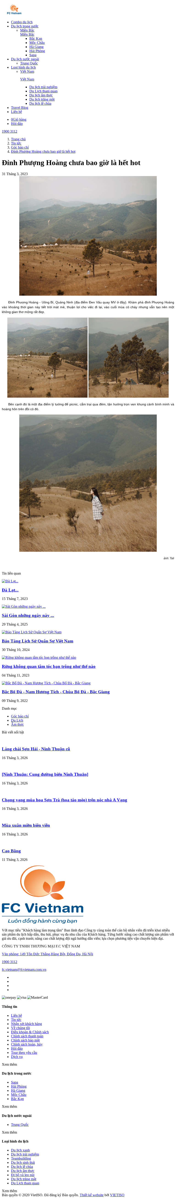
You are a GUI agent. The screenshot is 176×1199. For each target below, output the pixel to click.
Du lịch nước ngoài (25, 59)
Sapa (32, 55)
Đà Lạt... (10, 590)
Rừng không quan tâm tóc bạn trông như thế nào (49, 666)
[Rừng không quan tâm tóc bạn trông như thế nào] (39, 657)
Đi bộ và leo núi (22, 1175)
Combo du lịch (22, 22)
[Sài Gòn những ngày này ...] (24, 606)
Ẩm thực (17, 724)
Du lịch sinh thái (23, 1162)
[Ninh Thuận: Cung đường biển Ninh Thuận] (45, 774)
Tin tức (16, 1020)
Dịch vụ (17, 1057)
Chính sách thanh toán (27, 1036)
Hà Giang (36, 47)
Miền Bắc (27, 30)
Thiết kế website (92, 1195)
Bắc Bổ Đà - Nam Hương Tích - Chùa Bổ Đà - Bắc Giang (56, 691)
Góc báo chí (20, 716)
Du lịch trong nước (24, 26)
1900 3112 (9, 131)
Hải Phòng (37, 51)
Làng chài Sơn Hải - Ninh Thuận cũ (36, 749)
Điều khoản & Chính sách (30, 1032)
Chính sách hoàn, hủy (27, 1044)
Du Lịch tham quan (43, 91)
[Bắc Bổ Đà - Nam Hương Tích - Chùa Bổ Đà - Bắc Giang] (46, 683)
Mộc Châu (37, 43)
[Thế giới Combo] (14, 14)
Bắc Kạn (35, 38)
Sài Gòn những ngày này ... (28, 615)
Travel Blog (19, 108)
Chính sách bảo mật (25, 1040)
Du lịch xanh (20, 1150)
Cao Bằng (11, 850)
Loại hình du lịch (23, 67)
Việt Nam (27, 71)
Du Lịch (17, 720)
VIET (117, 1195)
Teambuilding (21, 1158)
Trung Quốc (29, 63)
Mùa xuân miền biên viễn (26, 825)
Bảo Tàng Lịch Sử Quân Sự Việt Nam (37, 641)
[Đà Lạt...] (10, 581)
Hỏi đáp (17, 124)
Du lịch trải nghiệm (43, 87)
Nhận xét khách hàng (26, 1024)
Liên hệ (16, 112)
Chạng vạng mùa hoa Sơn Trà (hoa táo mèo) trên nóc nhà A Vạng (64, 800)
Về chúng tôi (20, 1028)
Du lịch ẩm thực (41, 95)
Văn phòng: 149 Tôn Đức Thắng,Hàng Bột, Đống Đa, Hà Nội (47, 954)
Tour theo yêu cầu (24, 1052)
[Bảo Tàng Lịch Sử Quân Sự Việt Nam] (31, 632)
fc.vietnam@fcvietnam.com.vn (24, 970)
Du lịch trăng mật (42, 99)
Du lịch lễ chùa (40, 103)
